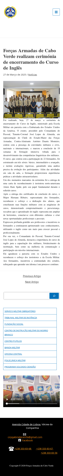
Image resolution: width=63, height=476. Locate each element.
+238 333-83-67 (44, 448)
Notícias (32, 74)
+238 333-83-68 (23, 448)
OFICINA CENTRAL (13, 354)
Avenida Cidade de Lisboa (26, 424)
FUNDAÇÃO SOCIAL (14, 324)
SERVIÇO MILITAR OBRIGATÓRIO (20, 311)
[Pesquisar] (54, 296)
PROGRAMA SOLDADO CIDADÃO (20, 366)
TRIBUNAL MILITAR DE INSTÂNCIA (21, 317)
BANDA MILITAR (12, 347)
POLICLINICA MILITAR (15, 360)
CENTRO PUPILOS (13, 341)
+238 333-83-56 (49, 452)
